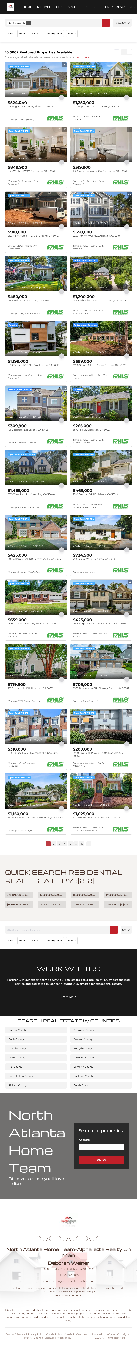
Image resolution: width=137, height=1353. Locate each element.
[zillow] (58, 1238)
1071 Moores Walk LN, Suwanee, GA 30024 (97, 817)
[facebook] (38, 1238)
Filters (72, 33)
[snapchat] (85, 1238)
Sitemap (50, 1337)
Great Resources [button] (120, 7)
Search (126, 929)
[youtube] (71, 1238)
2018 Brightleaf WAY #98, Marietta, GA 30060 (99, 623)
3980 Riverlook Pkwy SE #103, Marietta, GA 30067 (98, 754)
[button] (10, 7)
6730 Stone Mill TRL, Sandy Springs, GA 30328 (99, 365)
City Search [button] (66, 7)
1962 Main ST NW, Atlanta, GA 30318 (28, 300)
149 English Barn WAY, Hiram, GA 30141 (30, 106)
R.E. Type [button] (44, 7)
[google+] (98, 1238)
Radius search (17, 23)
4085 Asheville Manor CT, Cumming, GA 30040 (100, 300)
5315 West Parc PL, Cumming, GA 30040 (31, 494)
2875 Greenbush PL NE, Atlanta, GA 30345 (32, 623)
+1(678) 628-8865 (69, 1275)
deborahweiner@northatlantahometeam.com (68, 1281)
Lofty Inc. (111, 1334)
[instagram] (65, 1238)
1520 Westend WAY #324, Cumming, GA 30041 (100, 171)
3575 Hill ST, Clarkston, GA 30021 (91, 429)
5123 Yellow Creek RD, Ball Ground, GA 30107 (33, 235)
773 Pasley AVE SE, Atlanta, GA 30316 (94, 558)
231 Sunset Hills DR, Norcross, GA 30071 (30, 688)
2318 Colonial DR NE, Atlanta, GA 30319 (95, 494)
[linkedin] (45, 1238)
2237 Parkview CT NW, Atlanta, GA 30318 (96, 235)
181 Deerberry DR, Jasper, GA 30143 (28, 429)
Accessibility (64, 1337)
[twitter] (51, 1238)
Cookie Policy (54, 1334)
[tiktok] (78, 1238)
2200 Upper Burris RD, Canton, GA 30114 (96, 106)
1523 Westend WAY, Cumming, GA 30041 (31, 171)
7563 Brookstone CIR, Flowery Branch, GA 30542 (101, 688)
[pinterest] (91, 1238)
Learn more (82, 57)
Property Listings (33, 1337)
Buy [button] (84, 7)
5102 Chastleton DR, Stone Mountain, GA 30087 (35, 817)
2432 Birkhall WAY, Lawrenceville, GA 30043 (33, 752)
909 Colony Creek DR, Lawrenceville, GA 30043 (35, 558)
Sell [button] (96, 7)
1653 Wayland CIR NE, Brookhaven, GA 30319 (33, 365)
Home (27, 7)
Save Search (123, 22)
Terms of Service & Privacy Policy (25, 1334)
